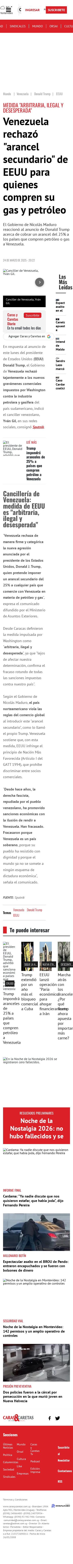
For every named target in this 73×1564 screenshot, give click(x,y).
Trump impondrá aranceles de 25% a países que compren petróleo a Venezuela (35, 463)
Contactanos (65, 1471)
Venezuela (18, 909)
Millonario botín (14, 1255)
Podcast (35, 1461)
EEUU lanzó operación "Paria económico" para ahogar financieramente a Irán (54, 994)
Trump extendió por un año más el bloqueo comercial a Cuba (29, 991)
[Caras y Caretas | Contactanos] (65, 1417)
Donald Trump (34, 909)
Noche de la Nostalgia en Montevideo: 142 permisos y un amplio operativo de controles (34, 1331)
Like (19, 1466)
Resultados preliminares (37, 1113)
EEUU (16, 915)
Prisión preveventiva (17, 1386)
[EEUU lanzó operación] (46, 970)
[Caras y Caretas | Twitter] (57, 1418)
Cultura (21, 1459)
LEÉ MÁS (31, 442)
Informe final (12, 1190)
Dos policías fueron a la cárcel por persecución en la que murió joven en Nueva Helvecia (32, 1396)
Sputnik (38, 427)
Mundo (37, 26)
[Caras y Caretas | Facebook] (49, 1418)
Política (7, 1455)
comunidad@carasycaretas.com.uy (21, 1520)
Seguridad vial (13, 1320)
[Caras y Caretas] (18, 1421)
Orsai (53, 26)
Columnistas (10, 1462)
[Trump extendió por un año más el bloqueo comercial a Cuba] (27, 970)
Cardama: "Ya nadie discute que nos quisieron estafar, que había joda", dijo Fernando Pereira (33, 1200)
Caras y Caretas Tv (35, 1449)
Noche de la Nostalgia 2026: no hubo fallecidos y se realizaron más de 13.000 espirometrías (36, 1140)
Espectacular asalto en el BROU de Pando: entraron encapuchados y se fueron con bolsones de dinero (36, 1266)
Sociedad (8, 1469)
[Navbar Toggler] (11, 10)
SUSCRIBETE (56, 10)
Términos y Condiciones (15, 1499)
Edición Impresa (35, 1470)
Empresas (23, 1473)
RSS (60, 1481)
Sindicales (18, 26)
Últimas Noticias (8, 1446)
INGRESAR (32, 10)
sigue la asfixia (33, 964)
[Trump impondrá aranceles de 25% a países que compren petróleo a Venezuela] (13, 448)
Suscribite (32, 315)
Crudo (9, 983)
